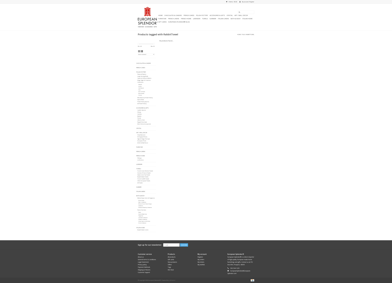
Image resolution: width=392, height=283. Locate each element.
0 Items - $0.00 (232, 2)
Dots (139, 90)
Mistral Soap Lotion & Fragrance (146, 198)
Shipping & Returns (144, 270)
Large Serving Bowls (142, 76)
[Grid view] (139, 51)
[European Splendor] (148, 17)
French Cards (189, 15)
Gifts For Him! (141, 120)
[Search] (239, 12)
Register (200, 257)
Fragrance (140, 216)
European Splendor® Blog (179, 22)
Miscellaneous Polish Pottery (145, 97)
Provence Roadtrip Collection (145, 207)
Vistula (140, 95)
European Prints (141, 141)
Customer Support (144, 272)
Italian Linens (223, 19)
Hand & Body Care (142, 214)
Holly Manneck (141, 135)
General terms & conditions (147, 259)
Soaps (139, 212)
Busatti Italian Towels (142, 177)
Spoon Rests (140, 99)
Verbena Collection (142, 219)
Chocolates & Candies (173, 15)
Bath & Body (236, 19)
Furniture (162, 19)
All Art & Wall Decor (142, 143)
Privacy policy (142, 265)
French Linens (173, 19)
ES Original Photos (142, 137)
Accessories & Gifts (217, 15)
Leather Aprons (141, 110)
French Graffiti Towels (143, 179)
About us (141, 257)
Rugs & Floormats (142, 122)
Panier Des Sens (141, 210)
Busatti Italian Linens (142, 230)
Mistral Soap (141, 200)
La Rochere (140, 160)
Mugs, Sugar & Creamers (144, 80)
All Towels (140, 183)
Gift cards (162, 22)
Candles (139, 114)
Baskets (139, 116)
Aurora (140, 86)
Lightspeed (172, 280)
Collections (140, 82)
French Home (186, 19)
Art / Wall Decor (241, 15)
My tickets (201, 262)
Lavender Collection (143, 217)
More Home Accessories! (144, 124)
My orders (201, 259)
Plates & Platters (141, 74)
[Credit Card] (252, 280)
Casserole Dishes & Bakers (144, 78)
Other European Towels (143, 181)
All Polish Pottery (141, 103)
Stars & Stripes (141, 91)
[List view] (142, 51)
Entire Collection (142, 223)
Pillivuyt (139, 158)
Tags (243, 34)
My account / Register (248, 2)
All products (171, 257)
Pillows (139, 112)
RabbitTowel (250, 34)
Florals (139, 118)
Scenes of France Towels (143, 173)
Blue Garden (141, 93)
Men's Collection (142, 202)
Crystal (230, 15)
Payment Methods (144, 267)
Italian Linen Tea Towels (143, 175)
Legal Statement (143, 262)
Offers (170, 265)
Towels (205, 19)
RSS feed (171, 270)
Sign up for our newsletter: (150, 245)
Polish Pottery (202, 15)
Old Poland (141, 88)
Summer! (213, 19)
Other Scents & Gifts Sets (144, 221)
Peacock (140, 84)
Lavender (196, 19)
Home (160, 15)
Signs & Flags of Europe (143, 139)
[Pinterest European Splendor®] (249, 245)
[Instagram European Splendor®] (252, 245)
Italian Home (247, 19)
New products (172, 262)
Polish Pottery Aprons (143, 101)
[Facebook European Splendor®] (245, 245)
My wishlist (201, 265)
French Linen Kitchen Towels (145, 171)
